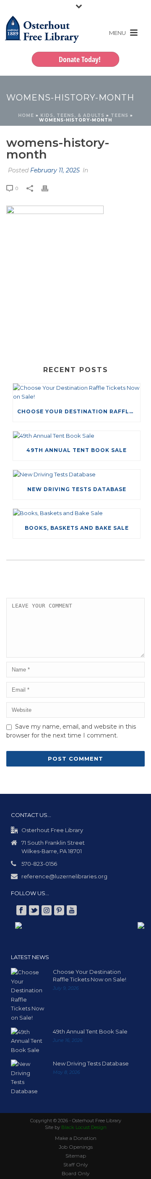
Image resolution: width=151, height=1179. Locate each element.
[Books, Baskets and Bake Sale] (76, 513)
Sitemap (75, 1156)
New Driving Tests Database (76, 489)
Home (26, 115)
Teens (119, 115)
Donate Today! (80, 59)
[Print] (49, 188)
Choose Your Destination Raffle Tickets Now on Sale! (78, 411)
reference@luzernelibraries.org (64, 876)
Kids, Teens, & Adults (72, 115)
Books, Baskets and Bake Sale (77, 528)
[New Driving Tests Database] (76, 474)
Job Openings (76, 1147)
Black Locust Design (84, 1127)
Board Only (76, 1173)
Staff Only (75, 1164)
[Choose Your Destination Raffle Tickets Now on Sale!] (76, 392)
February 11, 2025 (55, 170)
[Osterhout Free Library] (42, 38)
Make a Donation (75, 1138)
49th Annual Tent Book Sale (76, 450)
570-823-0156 (39, 863)
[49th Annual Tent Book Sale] (76, 435)
